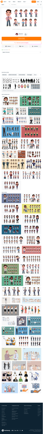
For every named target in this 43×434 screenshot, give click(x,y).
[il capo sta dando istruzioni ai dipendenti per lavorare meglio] (35, 376)
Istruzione (3, 413)
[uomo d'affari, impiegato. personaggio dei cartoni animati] (9, 154)
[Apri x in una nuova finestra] (20, 430)
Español (38, 409)
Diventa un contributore (26, 413)
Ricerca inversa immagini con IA (4, 419)
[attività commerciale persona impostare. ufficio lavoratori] (21, 154)
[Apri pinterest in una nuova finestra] (17, 430)
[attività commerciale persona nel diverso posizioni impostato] (31, 219)
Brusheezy (3, 407)
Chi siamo (25, 410)
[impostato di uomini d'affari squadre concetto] (16, 300)
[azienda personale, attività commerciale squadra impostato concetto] (31, 300)
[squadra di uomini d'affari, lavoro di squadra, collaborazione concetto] (31, 353)
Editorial (19, 1)
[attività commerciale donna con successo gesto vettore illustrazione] (6, 300)
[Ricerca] (38, 4)
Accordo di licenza (15, 407)
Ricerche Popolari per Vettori (15, 414)
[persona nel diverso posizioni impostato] (10, 100)
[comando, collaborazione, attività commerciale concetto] (34, 365)
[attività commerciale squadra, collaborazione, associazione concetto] (19, 365)
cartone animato (22, 74)
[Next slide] (39, 74)
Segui (25, 34)
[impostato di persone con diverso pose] (13, 240)
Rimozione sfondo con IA (4, 422)
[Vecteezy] (2, 2)
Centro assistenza (27, 407)
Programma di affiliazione (14, 411)
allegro (35, 74)
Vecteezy (3, 409)
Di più (24, 1)
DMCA (13, 409)
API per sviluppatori (4, 416)
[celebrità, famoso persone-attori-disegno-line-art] (7, 376)
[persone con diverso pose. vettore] (30, 100)
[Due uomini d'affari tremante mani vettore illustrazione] (6, 365)
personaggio (29, 74)
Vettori (5, 1)
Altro (38, 415)
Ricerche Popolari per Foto (15, 416)
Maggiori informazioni (6, 51)
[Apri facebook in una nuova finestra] (12, 430)
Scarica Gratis (21, 39)
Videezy (3, 410)
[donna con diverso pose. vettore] (11, 185)
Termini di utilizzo (30, 430)
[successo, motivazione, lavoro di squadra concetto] (10, 387)
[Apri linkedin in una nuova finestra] (15, 430)
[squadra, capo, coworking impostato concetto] (9, 320)
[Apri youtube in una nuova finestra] (22, 430)
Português (39, 410)
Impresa (3, 412)
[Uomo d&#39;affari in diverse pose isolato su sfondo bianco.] (10, 143)
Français (38, 413)
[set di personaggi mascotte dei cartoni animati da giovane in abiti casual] (8, 111)
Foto (9, 1)
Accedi (38, 1)
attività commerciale (12, 74)
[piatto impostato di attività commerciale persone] (34, 111)
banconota (4, 74)
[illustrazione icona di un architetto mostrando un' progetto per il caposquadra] (9, 341)
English (38, 407)
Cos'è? (9, 49)
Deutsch (38, 412)
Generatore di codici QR (4, 425)
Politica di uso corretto (36, 430)
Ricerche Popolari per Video (15, 418)
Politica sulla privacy (37, 430)
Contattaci (26, 409)
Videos (14, 1)
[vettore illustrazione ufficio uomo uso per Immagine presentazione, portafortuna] (13, 164)
